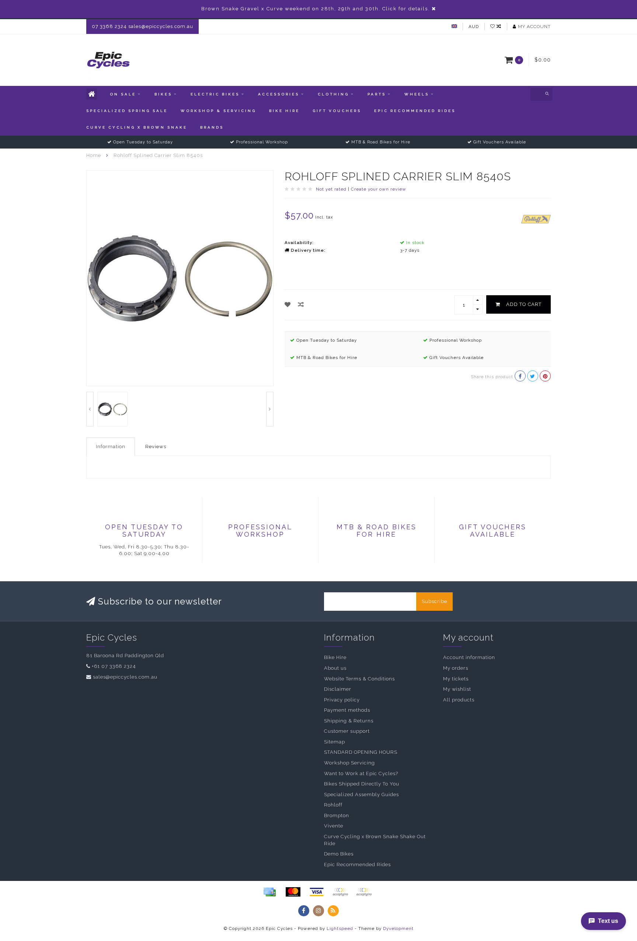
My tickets (456, 679)
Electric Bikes (215, 94)
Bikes (163, 94)
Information (110, 446)
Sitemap (334, 742)
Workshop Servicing (349, 763)
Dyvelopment (398, 928)
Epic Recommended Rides (415, 111)
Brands (212, 127)
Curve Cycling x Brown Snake (136, 127)
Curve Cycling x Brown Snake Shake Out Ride (375, 840)
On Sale (123, 94)
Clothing (333, 94)
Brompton (336, 815)
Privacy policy (342, 700)
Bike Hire (284, 111)
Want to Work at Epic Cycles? (361, 773)
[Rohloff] (536, 218)
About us (335, 668)
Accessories (278, 94)
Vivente (333, 826)
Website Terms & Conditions (359, 679)
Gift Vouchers (337, 111)
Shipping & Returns (348, 721)
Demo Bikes (339, 854)
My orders (455, 668)
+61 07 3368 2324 (114, 666)
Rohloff (333, 805)
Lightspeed (340, 928)
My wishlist (457, 689)
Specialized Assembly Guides (361, 794)
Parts (377, 94)
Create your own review (378, 189)
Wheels (416, 94)
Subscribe (434, 601)
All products (458, 700)
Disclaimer (337, 689)
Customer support (347, 731)
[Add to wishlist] (288, 304)
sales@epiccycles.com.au (125, 677)
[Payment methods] (269, 892)
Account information (469, 657)
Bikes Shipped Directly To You (361, 784)
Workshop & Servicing (218, 111)
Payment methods (347, 710)
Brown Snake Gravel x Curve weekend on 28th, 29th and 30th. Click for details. (315, 8)
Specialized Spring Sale (127, 111)
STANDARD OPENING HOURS (360, 752)
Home (93, 155)
